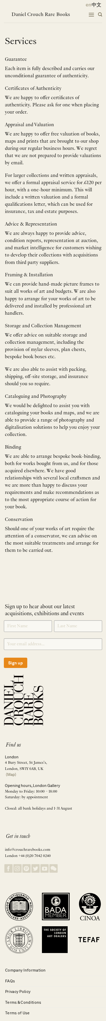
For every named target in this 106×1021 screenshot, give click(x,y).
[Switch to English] (87, 5)
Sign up (15, 662)
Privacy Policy (18, 991)
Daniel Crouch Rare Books (41, 15)
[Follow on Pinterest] (26, 868)
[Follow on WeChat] (53, 868)
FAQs (10, 981)
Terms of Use (17, 1012)
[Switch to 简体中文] (96, 5)
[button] (91, 14)
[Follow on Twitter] (35, 868)
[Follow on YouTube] (44, 868)
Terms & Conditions (23, 1002)
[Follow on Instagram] (17, 868)
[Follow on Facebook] (8, 868)
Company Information (25, 970)
